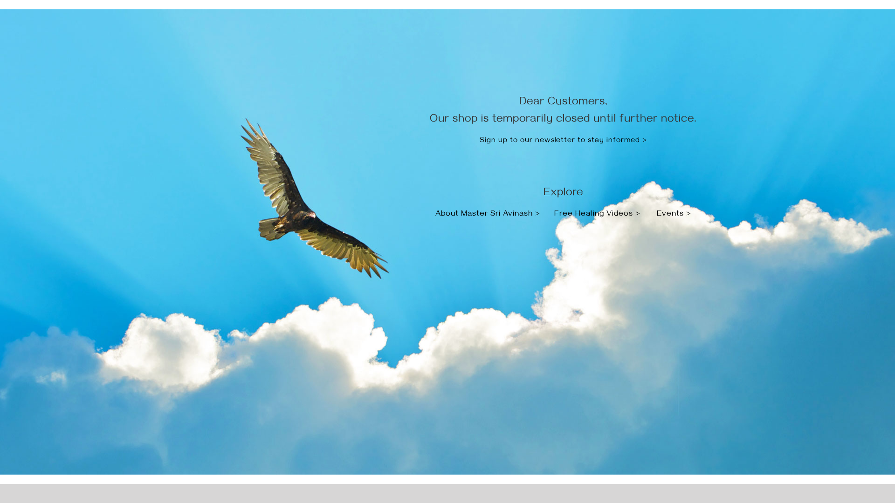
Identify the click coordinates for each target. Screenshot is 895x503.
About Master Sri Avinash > (489, 214)
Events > (674, 214)
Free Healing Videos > (597, 214)
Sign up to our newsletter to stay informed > (563, 141)
